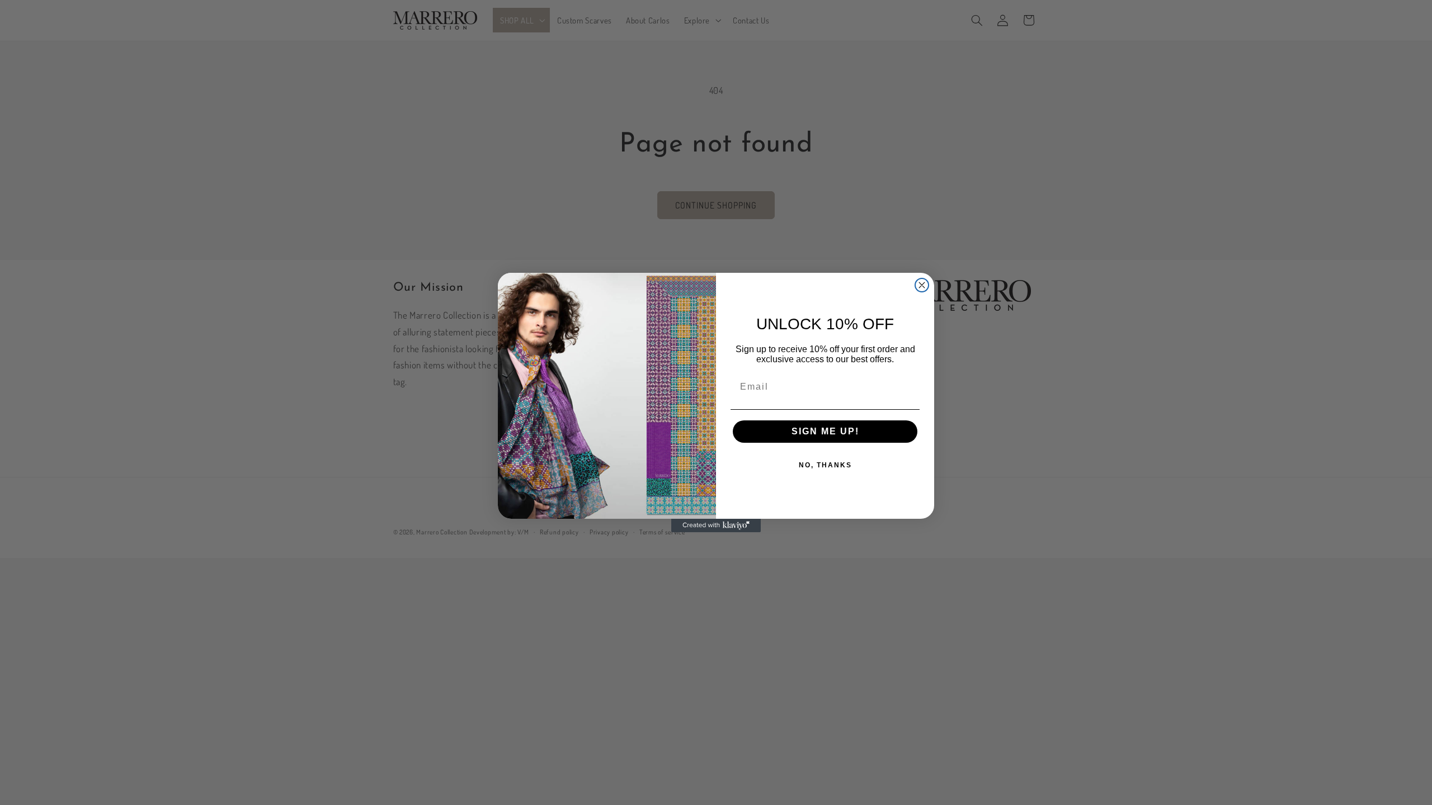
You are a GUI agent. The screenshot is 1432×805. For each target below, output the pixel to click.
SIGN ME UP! (825, 431)
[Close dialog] (922, 285)
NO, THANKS (825, 465)
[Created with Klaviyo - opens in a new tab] (716, 525)
